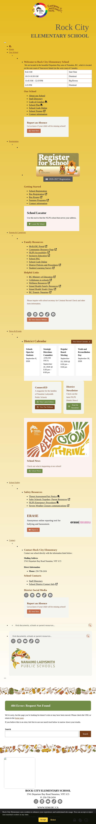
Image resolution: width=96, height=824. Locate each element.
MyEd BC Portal (36, 246)
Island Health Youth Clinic (41, 289)
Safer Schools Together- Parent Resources (48, 499)
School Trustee (35, 111)
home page (19, 718)
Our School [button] (13, 52)
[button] (86, 454)
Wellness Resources (38, 283)
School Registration (38, 191)
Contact (12, 540)
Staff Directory (36, 98)
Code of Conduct (36, 102)
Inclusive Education (38, 255)
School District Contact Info (42, 584)
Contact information (38, 114)
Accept (43, 820)
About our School (37, 95)
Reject (53, 820)
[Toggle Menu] (5, 42)
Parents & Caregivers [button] (17, 232)
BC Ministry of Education (41, 277)
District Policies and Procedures (43, 265)
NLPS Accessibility (38, 252)
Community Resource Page (41, 249)
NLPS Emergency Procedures (42, 502)
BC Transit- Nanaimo (38, 292)
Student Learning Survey (40, 268)
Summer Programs (37, 200)
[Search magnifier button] (90, 625)
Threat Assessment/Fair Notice (43, 496)
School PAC (34, 258)
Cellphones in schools (39, 280)
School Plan (34, 105)
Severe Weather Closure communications (47, 505)
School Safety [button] (14, 482)
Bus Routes (34, 197)
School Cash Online (38, 108)
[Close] (5, 678)
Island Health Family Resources (43, 286)
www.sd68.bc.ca (48, 807)
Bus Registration (36, 194)
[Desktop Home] (10, 46)
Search (8, 729)
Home (11, 49)
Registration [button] (13, 141)
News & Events (15, 331)
